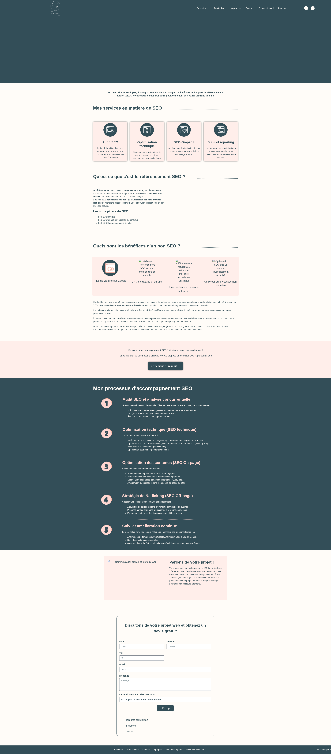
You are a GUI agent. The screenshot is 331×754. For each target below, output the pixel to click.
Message (124, 676)
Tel (121, 653)
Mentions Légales (174, 750)
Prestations (202, 8)
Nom (122, 641)
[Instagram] (306, 8)
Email (122, 664)
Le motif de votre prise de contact (138, 694)
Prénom (171, 641)
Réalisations (219, 8)
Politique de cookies (195, 750)
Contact (250, 8)
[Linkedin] (313, 8)
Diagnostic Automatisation (272, 8)
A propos (235, 8)
